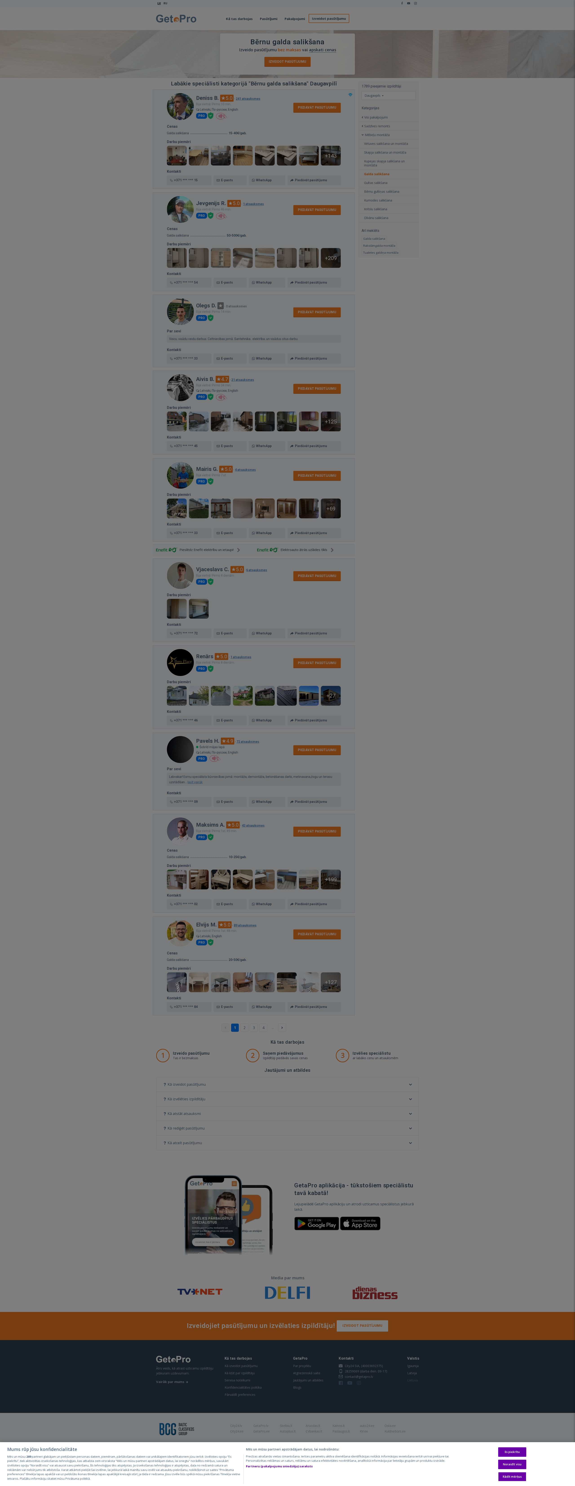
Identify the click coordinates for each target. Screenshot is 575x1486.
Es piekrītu (512, 1452)
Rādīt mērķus (512, 1477)
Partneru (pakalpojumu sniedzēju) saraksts (279, 1466)
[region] (287, 1464)
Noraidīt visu (512, 1464)
